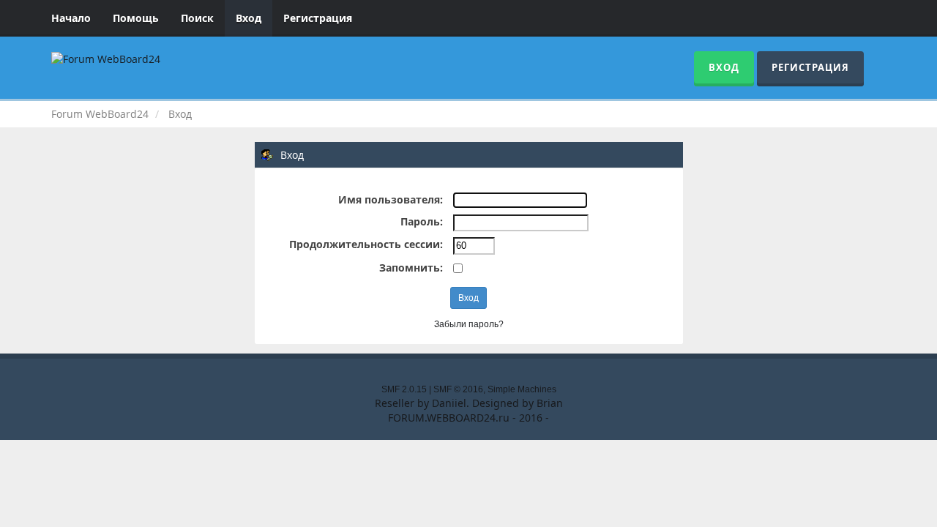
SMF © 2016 (458, 389)
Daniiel (449, 403)
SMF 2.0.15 (404, 389)
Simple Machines (522, 389)
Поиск (197, 18)
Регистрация (317, 18)
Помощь (136, 18)
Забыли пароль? (469, 324)
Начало (71, 18)
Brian (550, 403)
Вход (248, 18)
